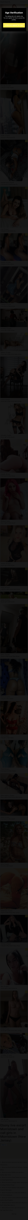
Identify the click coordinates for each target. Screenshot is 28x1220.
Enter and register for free (14, 25)
